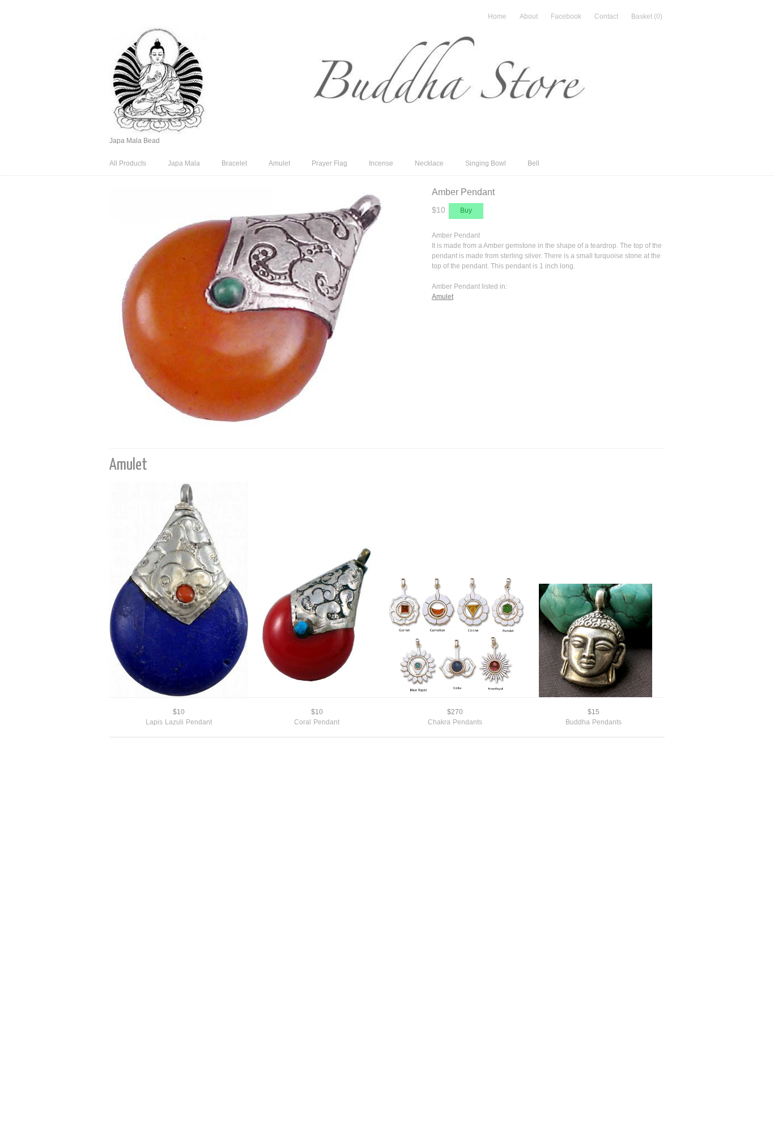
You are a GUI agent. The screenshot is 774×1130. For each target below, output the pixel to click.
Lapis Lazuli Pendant (179, 722)
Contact (606, 16)
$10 (179, 712)
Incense (381, 163)
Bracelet (234, 163)
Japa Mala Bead (134, 140)
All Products (127, 163)
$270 (455, 712)
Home (497, 16)
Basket (646, 16)
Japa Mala (184, 163)
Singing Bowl (485, 163)
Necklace (429, 163)
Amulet (279, 163)
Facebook (566, 16)
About (529, 16)
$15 (593, 712)
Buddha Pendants (593, 722)
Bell (533, 163)
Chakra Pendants (455, 722)
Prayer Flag (329, 163)
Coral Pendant (316, 722)
